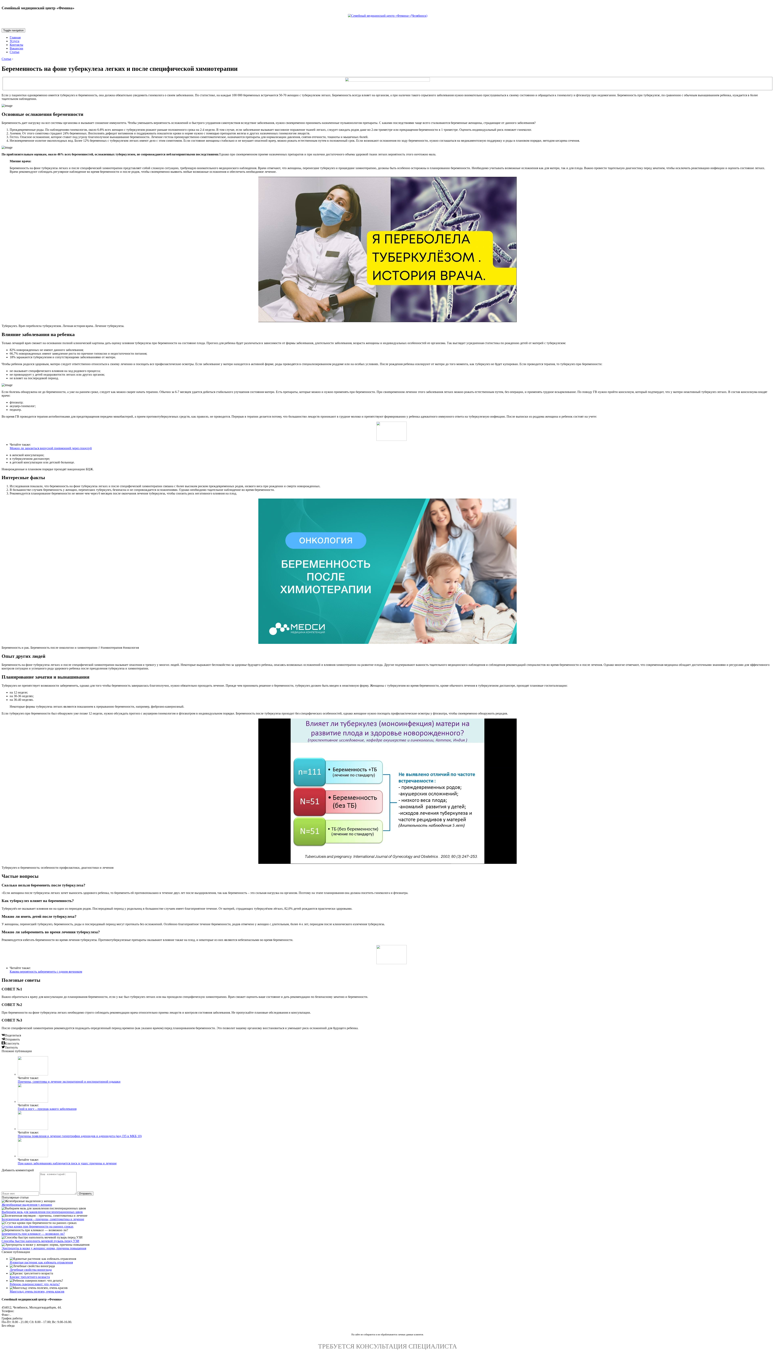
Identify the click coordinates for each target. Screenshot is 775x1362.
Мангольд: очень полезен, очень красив (37, 1291)
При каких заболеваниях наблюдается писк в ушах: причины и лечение (67, 1163)
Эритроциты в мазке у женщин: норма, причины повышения (44, 1248)
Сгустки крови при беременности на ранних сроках (37, 1226)
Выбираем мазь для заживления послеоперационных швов (42, 1212)
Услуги (14, 41)
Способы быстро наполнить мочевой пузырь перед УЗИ (40, 1241)
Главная (15, 37)
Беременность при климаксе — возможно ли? (33, 1233)
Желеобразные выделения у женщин (27, 1204)
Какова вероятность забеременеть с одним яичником (46, 971)
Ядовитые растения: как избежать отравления (41, 1262)
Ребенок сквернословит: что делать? (35, 1284)
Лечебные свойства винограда (31, 1269)
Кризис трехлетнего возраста (30, 1277)
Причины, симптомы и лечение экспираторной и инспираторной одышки (69, 1081)
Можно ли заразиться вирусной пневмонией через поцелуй (51, 448)
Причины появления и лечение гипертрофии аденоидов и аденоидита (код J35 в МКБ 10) (80, 1136)
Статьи (14, 52)
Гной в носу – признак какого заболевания (47, 1109)
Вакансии (16, 48)
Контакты (16, 44)
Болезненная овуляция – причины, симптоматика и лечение (43, 1219)
